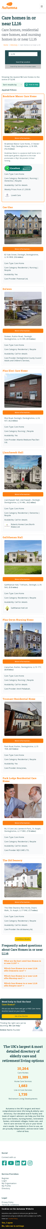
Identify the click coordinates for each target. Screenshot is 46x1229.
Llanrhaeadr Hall (13, 452)
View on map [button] (33, 85)
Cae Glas (8, 207)
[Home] (9, 5)
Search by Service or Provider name (23, 66)
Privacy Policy (8, 1202)
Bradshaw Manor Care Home (20, 96)
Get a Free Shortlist (21, 1016)
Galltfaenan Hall (13, 537)
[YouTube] (11, 1163)
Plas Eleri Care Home (15, 370)
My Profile (6, 1186)
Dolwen (7, 288)
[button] (12, 85)
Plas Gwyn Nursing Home (18, 619)
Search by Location (23, 62)
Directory (6, 1188)
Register (5, 1178)
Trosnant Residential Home (19, 698)
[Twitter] (23, 1163)
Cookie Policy (13, 1219)
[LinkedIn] (17, 1163)
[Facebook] (4, 1163)
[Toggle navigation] (41, 6)
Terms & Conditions (10, 1204)
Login (4, 1181)
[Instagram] (30, 1163)
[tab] (23, 62)
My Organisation (9, 1183)
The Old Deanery (12, 860)
